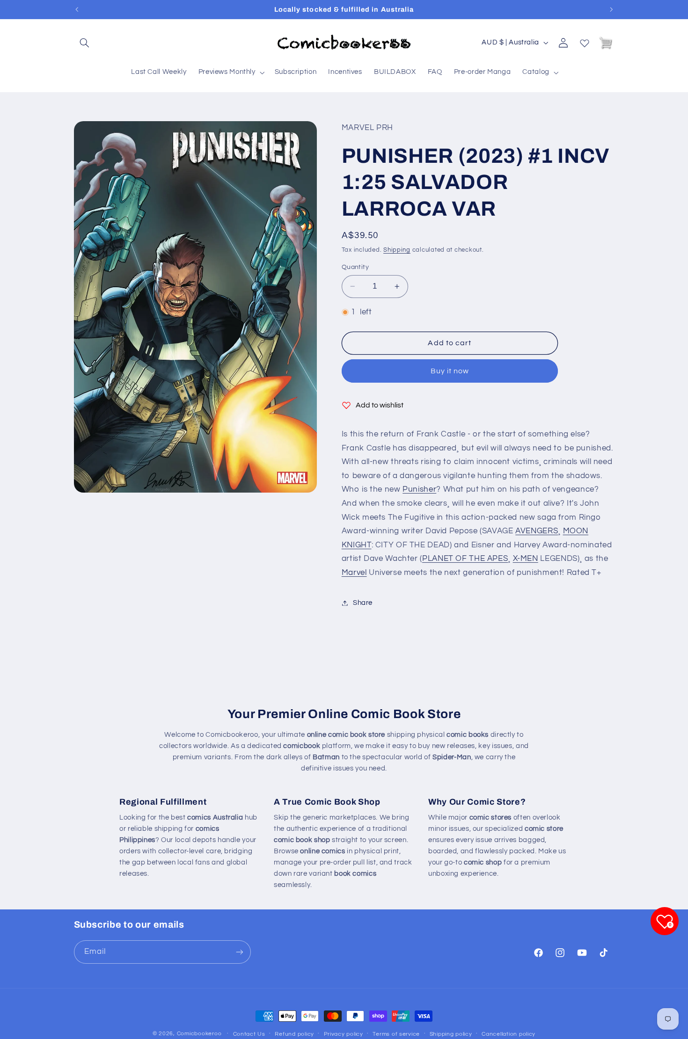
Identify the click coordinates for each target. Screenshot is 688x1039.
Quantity (355, 267)
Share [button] (363, 602)
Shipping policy (451, 1034)
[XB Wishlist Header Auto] (584, 41)
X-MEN (525, 558)
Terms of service (396, 1034)
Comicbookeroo (199, 1033)
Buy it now (450, 371)
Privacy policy (343, 1034)
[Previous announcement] (76, 9)
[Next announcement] (611, 9)
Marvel (354, 572)
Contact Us (249, 1034)
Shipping (396, 250)
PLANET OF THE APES (465, 558)
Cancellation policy (508, 1034)
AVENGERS (536, 531)
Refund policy (294, 1034)
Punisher (419, 489)
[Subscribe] (239, 951)
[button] (84, 42)
